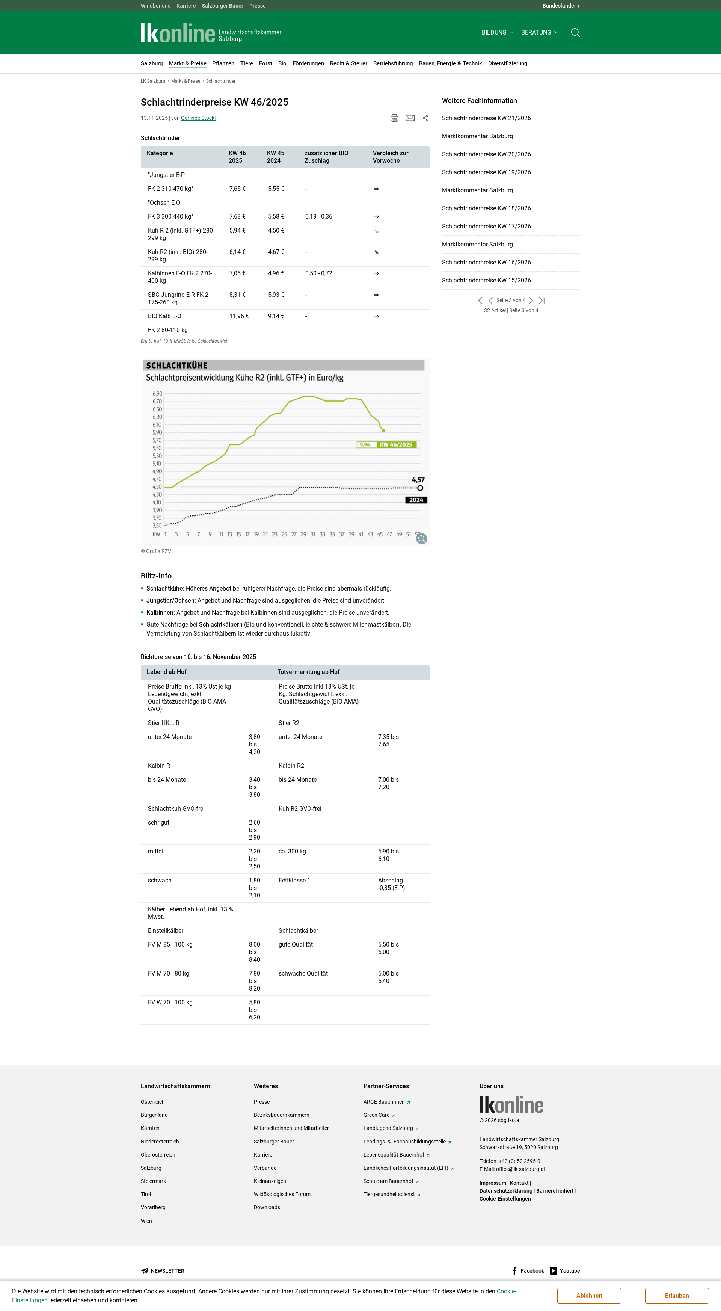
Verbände (265, 1168)
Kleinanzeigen (270, 1181)
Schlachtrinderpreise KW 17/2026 (486, 226)
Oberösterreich (158, 1155)
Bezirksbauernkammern (281, 1115)
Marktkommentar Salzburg (477, 136)
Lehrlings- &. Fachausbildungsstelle (405, 1142)
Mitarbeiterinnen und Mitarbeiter (291, 1128)
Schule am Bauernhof (388, 1181)
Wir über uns (155, 6)
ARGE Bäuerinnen (384, 1102)
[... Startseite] (211, 32)
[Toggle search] (575, 32)
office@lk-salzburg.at (521, 1169)
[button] (498, 32)
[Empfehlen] (410, 117)
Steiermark (153, 1181)
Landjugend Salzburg (388, 1128)
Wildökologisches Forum (282, 1194)
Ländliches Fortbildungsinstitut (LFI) (406, 1168)
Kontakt (519, 1183)
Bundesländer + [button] (561, 6)
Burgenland (154, 1115)
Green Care (376, 1115)
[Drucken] (394, 117)
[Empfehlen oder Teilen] (425, 117)
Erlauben (677, 1295)
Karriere (186, 6)
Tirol (146, 1194)
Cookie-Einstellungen (505, 1199)
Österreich (153, 1102)
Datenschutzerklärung (507, 1191)
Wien (146, 1221)
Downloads (267, 1207)
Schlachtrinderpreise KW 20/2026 (486, 154)
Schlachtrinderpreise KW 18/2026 (486, 208)
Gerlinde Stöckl (198, 118)
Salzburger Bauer (222, 6)
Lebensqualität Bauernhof (394, 1155)
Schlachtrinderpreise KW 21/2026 (486, 118)
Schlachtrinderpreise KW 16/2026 (486, 262)
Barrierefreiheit (554, 1191)
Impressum (493, 1183)
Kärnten (150, 1128)
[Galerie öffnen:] (285, 452)
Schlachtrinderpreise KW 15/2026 (486, 280)
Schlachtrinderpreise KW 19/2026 (486, 172)
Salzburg (151, 1168)
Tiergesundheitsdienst (389, 1194)
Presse (257, 6)
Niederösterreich (160, 1142)
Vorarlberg (153, 1207)
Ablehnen (589, 1295)
